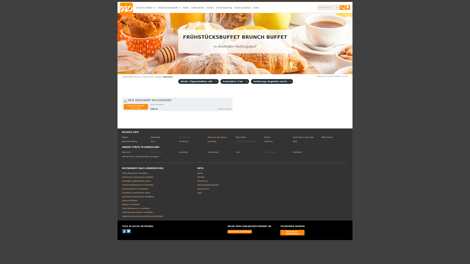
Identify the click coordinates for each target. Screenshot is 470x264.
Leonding (212, 141)
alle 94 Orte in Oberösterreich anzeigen (140, 156)
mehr (256, 7)
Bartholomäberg (129, 141)
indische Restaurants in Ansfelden (138, 185)
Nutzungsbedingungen (208, 185)
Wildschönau (327, 137)
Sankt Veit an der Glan (303, 137)
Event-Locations (242, 7)
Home (200, 173)
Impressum (202, 181)
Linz (238, 152)
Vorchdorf (297, 152)
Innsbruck (183, 141)
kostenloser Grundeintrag (292, 233)
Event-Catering (224, 7)
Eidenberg (155, 137)
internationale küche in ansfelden (137, 212)
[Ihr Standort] (347, 7)
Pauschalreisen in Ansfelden (135, 189)
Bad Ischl (126, 152)
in (131, 77)
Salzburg (268, 141)
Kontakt (201, 177)
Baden (125, 137)
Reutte (267, 137)
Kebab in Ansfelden (131, 204)
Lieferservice (197, 7)
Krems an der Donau (217, 137)
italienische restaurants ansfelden (137, 177)
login (199, 193)
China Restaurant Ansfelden (135, 173)
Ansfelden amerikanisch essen (136, 193)
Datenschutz (203, 189)
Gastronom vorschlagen (239, 232)
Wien (295, 141)
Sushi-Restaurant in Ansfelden (136, 208)
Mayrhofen (241, 137)
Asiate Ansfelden (130, 200)
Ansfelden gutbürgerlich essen (136, 181)
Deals (186, 7)
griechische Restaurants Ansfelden (138, 197)
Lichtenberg (213, 152)
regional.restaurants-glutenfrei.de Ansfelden (142, 216)
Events (210, 7)
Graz (153, 141)
